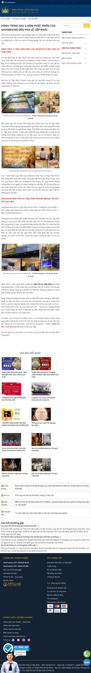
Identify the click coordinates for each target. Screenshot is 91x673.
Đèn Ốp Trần (67, 43)
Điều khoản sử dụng (10, 633)
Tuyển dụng (58, 2)
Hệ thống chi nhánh (83, 2)
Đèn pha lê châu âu (46, 670)
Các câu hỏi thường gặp (12, 570)
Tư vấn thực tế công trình (56, 591)
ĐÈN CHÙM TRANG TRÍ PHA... (73, 38)
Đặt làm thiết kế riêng (55, 595)
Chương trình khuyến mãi (56, 588)
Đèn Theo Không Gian (71, 63)
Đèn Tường (67, 58)
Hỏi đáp (69, 2)
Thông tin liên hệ (53, 577)
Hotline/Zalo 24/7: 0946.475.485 (15, 566)
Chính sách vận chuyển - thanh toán (17, 622)
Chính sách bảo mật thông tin (14, 636)
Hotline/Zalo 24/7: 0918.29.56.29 (16, 563)
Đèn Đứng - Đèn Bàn (71, 53)
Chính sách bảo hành (11, 625)
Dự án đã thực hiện (54, 570)
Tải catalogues (9, 2)
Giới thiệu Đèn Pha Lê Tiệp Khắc (59, 563)
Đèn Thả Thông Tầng (71, 48)
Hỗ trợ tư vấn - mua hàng (12, 577)
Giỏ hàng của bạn (10, 573)
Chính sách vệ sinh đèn (12, 629)
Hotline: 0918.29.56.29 (41, 2)
